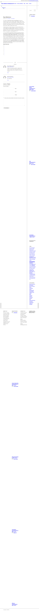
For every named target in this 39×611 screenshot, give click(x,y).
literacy (33, 265)
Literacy (30, 293)
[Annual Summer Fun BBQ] (38, 305)
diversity (34, 257)
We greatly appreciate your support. (33, 0)
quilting (34, 268)
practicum (32, 268)
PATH (35, 266)
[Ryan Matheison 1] (14, 12)
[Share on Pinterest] (4, 47)
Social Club (31, 297)
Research (30, 296)
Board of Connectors (32, 284)
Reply (8, 72)
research (31, 270)
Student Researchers (32, 300)
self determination (31, 271)
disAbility (31, 257)
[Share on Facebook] (4, 45)
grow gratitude (33, 259)
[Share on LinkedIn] (4, 49)
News (30, 294)
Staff (30, 299)
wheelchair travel (33, 278)
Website (16, 94)
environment (33, 258)
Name (16, 88)
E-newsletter (31, 288)
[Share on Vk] (4, 51)
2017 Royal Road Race (32, 247)
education (30, 258)
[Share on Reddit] (4, 53)
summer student (32, 274)
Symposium (31, 301)
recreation (30, 269)
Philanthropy (30, 267)
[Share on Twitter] (4, 46)
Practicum (30, 295)
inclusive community (31, 263)
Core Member (13, 18)
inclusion (32, 261)
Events (30, 289)
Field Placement (31, 290)
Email (16, 91)
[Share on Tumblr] (4, 50)
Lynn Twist (30, 266)
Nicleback (33, 266)
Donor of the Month (32, 286)
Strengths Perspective (31, 273)
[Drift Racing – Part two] (0, 305)
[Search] (6, 8)
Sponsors (30, 298)
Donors (30, 287)
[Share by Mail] (4, 54)
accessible (30, 248)
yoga (29, 279)
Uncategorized (31, 302)
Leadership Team (31, 292)
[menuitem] (2, 3)
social (34, 271)
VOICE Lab (30, 303)
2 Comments (8, 18)
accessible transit (31, 250)
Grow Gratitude (31, 291)
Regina (32, 269)
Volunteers (30, 304)
